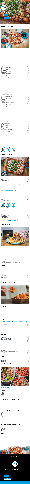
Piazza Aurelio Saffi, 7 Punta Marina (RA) (11, 469)
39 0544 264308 (7, 470)
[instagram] (5, 473)
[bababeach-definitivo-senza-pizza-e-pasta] (4, 4)
